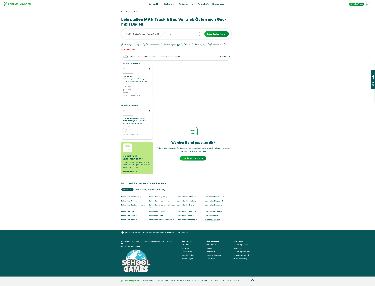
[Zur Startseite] (18, 4)
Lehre (123, 246)
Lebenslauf (237, 248)
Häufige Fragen (187, 259)
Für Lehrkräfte (203, 4)
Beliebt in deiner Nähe (157, 189)
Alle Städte (186, 245)
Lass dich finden (188, 255)
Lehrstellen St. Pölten (213, 212)
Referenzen (210, 259)
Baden (136, 11)
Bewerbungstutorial (240, 245)
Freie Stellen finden (216, 34)
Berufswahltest (155, 4)
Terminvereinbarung (213, 255)
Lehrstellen (128, 11)
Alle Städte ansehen (212, 220)
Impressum (215, 280)
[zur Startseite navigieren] (122, 11)
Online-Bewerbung (240, 259)
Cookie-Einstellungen (164, 280)
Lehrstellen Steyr (128, 216)
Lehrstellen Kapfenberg (186, 201)
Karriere (236, 280)
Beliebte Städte (127, 189)
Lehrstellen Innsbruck (158, 201)
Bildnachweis (203, 280)
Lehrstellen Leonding (213, 205)
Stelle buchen (211, 245)
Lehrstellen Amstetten (130, 197)
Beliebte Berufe (141, 189)
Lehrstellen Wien (128, 220)
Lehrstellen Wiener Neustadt (160, 220)
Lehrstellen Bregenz (157, 197)
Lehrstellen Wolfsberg (186, 220)
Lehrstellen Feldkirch (213, 197)
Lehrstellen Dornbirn (185, 197)
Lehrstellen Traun (156, 216)
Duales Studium (135, 246)
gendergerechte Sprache (170, 232)
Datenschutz (148, 280)
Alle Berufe (185, 248)
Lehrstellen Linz (127, 212)
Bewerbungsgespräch (241, 255)
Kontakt (209, 248)
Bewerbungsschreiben (241, 252)
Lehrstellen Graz (128, 201)
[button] (197, 34)
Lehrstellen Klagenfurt (214, 201)
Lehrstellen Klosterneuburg (132, 205)
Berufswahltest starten (193, 158)
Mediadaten (210, 252)
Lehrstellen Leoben (185, 205)
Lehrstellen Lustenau (157, 212)
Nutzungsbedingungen (185, 280)
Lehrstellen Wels (212, 216)
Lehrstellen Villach (184, 216)
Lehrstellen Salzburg (185, 212)
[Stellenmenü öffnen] (149, 69)
